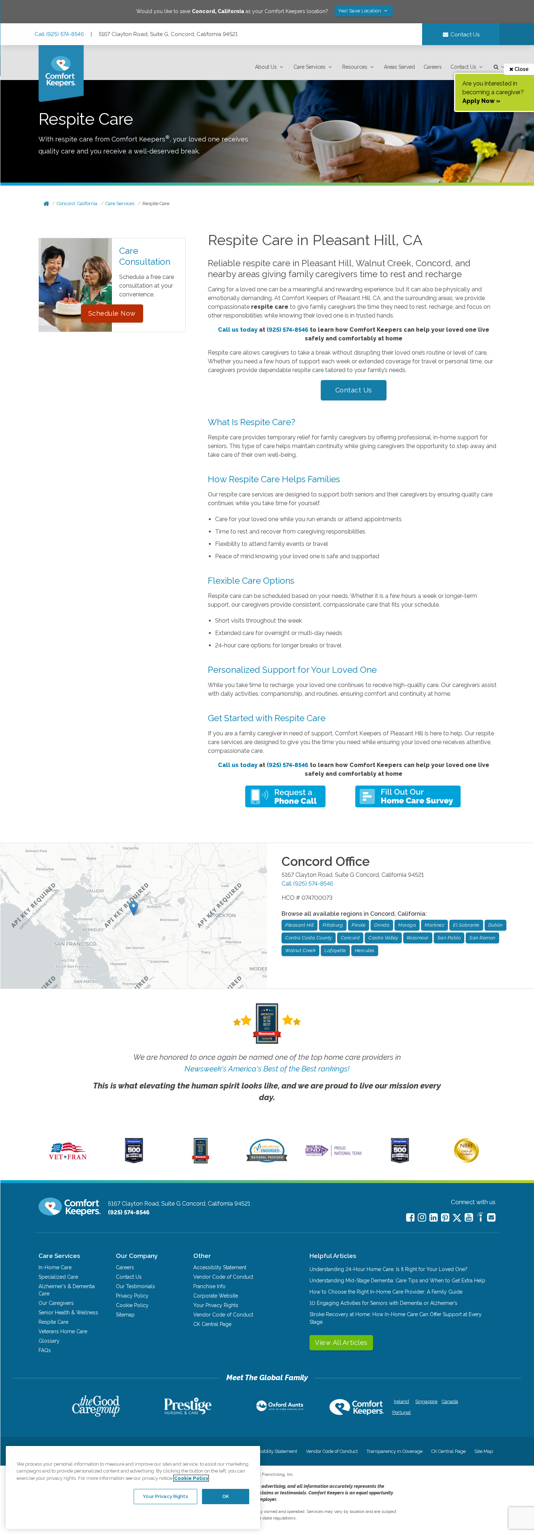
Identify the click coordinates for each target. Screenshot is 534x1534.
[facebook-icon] (410, 1217)
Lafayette (335, 950)
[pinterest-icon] (445, 1217)
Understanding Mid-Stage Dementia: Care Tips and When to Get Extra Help (397, 1280)
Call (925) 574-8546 (59, 34)
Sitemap (125, 1315)
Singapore (425, 1401)
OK (225, 1496)
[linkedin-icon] (433, 1217)
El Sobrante (466, 925)
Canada (450, 1401)
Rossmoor (418, 937)
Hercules (365, 950)
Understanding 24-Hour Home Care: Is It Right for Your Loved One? (389, 1269)
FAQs (45, 1350)
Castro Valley (383, 937)
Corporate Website (215, 1296)
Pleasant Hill (299, 925)
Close (521, 69)
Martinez (434, 925)
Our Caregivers (56, 1303)
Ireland (401, 1401)
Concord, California (77, 203)
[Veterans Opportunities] (67, 1162)
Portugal (401, 1412)
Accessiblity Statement (219, 1267)
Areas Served (399, 67)
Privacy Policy (132, 1296)
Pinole (358, 925)
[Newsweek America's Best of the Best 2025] (201, 1162)
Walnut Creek (300, 950)
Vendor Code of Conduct (223, 1277)
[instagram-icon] (422, 1217)
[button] (270, 67)
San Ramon (482, 937)
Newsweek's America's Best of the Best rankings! (267, 1068)
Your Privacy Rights (215, 1305)
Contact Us (463, 67)
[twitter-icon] (457, 1218)
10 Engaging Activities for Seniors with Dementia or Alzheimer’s (383, 1303)
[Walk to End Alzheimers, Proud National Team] (333, 1156)
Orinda (381, 925)
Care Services (309, 67)
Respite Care (155, 203)
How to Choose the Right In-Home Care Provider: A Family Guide (386, 1292)
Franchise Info (209, 1286)
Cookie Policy (132, 1305)
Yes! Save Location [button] (360, 10)
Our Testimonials (135, 1286)
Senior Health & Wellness (68, 1312)
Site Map (483, 1451)
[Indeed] (480, 1218)
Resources (354, 67)
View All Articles (341, 1342)
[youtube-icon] (469, 1217)
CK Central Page (212, 1324)
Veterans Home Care (63, 1331)
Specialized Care (58, 1277)
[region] (133, 1487)
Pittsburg (333, 925)
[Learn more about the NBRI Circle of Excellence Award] (466, 1161)
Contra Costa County (308, 937)
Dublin (495, 925)
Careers (433, 67)
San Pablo (449, 937)
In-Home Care (55, 1267)
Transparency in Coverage (394, 1451)
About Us (266, 67)
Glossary (49, 1341)
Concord (350, 937)
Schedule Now (112, 313)
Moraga (407, 925)
